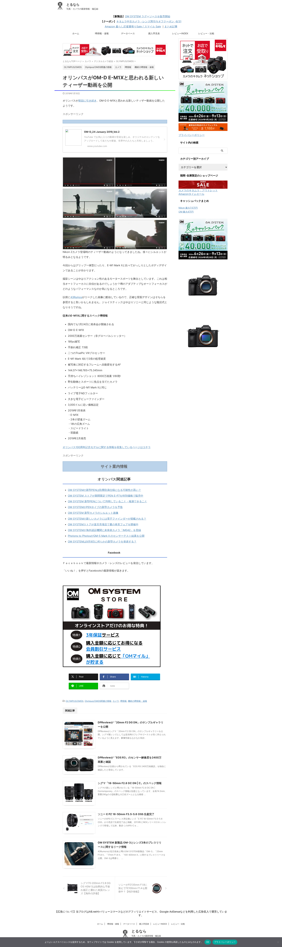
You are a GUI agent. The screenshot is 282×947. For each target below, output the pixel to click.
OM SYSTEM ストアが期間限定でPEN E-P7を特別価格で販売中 (105, 495)
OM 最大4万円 (186, 211)
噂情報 (123, 701)
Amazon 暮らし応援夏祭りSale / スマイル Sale (133, 26)
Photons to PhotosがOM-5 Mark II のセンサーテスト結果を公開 (106, 535)
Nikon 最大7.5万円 (188, 207)
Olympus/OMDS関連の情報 (98, 701)
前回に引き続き (87, 100)
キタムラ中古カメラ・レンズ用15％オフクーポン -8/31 (148, 21)
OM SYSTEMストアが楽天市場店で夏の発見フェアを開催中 (103, 524)
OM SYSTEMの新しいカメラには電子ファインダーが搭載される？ (107, 518)
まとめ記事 (170, 26)
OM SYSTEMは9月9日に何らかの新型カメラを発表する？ (102, 541)
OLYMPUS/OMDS (74, 701)
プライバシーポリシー (192, 135)
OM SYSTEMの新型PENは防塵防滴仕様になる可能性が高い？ (104, 490)
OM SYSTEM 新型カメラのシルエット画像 (93, 512)
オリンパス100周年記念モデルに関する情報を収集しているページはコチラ (107, 447)
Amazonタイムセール (191, 194)
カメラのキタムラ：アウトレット (198, 190)
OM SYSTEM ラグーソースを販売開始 (147, 16)
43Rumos (76, 297)
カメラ (116, 701)
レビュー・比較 (206, 33)
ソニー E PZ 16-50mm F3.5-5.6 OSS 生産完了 (126, 814)
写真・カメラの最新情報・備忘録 (146, 936)
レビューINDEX (180, 33)
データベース (128, 33)
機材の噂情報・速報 (137, 701)
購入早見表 (154, 33)
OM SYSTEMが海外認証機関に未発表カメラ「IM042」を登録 (104, 530)
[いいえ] (278, 942)
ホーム (75, 33)
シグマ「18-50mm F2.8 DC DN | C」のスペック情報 (130, 783)
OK (207, 942)
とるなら (72, 5)
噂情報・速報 (102, 33)
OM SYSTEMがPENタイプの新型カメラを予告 (95, 507)
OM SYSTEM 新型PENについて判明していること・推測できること (107, 501)
